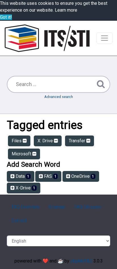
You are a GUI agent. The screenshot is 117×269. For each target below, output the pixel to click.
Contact (18, 220)
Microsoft (22, 154)
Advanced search (58, 97)
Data (21, 176)
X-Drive (24, 188)
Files (17, 140)
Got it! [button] (6, 17)
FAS (50, 176)
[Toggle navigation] (104, 38)
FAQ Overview (25, 207)
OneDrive (82, 176)
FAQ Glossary (87, 207)
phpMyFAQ (81, 261)
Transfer (77, 140)
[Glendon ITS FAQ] (47, 38)
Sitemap (57, 207)
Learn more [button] (66, 10)
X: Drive (45, 140)
